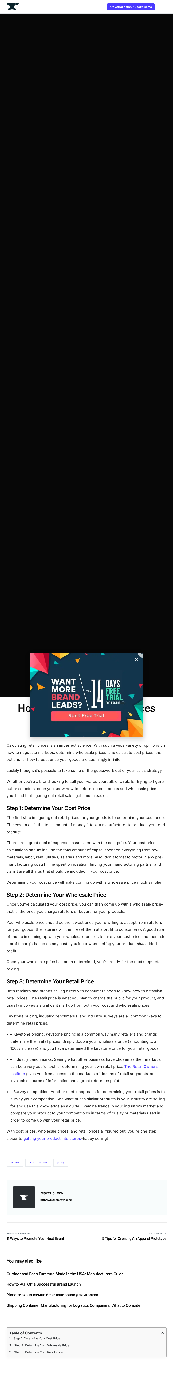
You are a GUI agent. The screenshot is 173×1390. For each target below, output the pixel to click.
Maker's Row (51, 1193)
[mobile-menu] (163, 6)
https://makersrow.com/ (56, 1199)
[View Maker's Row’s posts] (24, 1197)
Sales (60, 1162)
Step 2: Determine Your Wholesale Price (41, 1345)
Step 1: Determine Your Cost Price (37, 1338)
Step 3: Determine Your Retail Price (38, 1352)
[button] (136, 659)
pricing (15, 1162)
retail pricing (38, 1162)
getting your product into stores (52, 1138)
